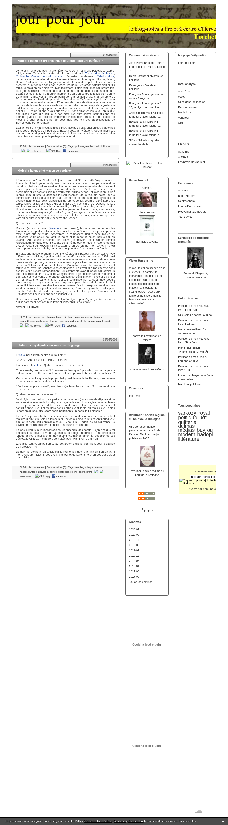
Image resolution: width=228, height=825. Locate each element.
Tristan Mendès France (99, 73)
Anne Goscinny (138, 112)
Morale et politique (189, 384)
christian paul (95, 321)
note (36, 365)
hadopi (205, 434)
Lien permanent (36, 146)
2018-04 (134, 566)
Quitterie (54, 228)
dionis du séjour (60, 321)
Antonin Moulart (53, 76)
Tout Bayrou (185, 216)
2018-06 (134, 560)
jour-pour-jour (186, 62)
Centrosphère (186, 200)
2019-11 (134, 539)
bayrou (205, 430)
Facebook (72, 151)
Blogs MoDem (186, 195)
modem (186, 434)
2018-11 (134, 555)
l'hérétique (135, 121)
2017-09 (134, 571)
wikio (181, 122)
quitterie (74, 321)
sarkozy (187, 413)
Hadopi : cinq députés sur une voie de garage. (49, 345)
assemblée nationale (31, 321)
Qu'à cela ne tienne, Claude (195, 314)
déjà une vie (147, 212)
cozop (181, 96)
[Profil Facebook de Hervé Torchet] (147, 166)
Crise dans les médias (191, 101)
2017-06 (134, 576)
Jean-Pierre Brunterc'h (142, 62)
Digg (58, 151)
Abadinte (183, 151)
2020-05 (134, 534)
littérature (189, 439)
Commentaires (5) (56, 146)
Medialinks (184, 112)
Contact (147, 187)
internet (99, 467)
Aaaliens (183, 190)
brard (107, 321)
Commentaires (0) (56, 317)
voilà (22, 354)
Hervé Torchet (137, 75)
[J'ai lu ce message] (223, 821)
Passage (134, 85)
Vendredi (183, 117)
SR (131, 140)
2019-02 (134, 550)
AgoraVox (184, 91)
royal (204, 413)
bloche (106, 146)
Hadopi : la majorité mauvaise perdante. (45, 170)
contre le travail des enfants (147, 369)
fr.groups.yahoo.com (215, 489)
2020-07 (134, 529)
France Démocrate (189, 206)
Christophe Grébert (28, 76)
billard (82, 471)
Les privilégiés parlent (191, 162)
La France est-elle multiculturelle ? (147, 66)
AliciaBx (183, 156)
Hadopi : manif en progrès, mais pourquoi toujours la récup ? (60, 60)
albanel (47, 321)
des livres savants (147, 241)
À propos (147, 510)
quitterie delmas (187, 424)
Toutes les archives (140, 581)
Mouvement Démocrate (192, 211)
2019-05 (134, 545)
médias (186, 430)
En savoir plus (187, 821)
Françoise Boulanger (142, 94)
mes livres (135, 395)
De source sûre (187, 107)
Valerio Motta (105, 76)
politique (187, 417)
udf (202, 417)
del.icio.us (36, 151)
